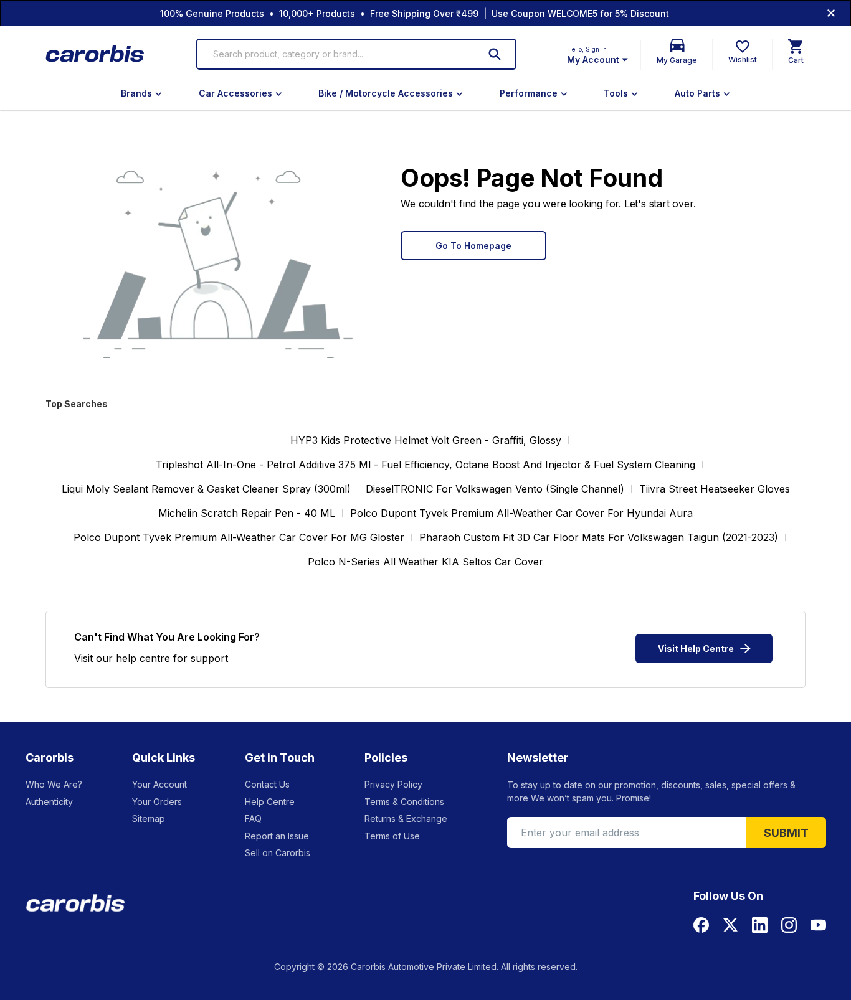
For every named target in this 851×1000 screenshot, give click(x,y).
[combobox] (338, 54)
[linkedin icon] (760, 925)
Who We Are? (54, 784)
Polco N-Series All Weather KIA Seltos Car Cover (425, 561)
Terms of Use (392, 836)
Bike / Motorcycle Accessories (385, 93)
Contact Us (267, 784)
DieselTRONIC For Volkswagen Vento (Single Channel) (495, 489)
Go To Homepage (473, 245)
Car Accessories (235, 93)
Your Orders (157, 801)
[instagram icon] (789, 925)
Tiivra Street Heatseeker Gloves (714, 489)
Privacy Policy (393, 784)
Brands (136, 93)
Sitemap (148, 818)
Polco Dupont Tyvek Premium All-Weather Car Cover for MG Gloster (239, 537)
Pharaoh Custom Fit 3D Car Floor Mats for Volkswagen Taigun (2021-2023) (598, 537)
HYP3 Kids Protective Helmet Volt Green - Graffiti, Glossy (425, 440)
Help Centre (270, 801)
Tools (616, 93)
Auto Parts (697, 93)
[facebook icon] (701, 925)
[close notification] (831, 13)
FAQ (253, 818)
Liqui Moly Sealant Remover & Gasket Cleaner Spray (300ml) (206, 489)
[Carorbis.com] (95, 54)
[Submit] (494, 54)
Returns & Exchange (405, 818)
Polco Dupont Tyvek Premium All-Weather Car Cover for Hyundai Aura (521, 513)
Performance (529, 93)
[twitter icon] (730, 925)
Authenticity (49, 801)
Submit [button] (786, 832)
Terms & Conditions (404, 801)
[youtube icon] (818, 925)
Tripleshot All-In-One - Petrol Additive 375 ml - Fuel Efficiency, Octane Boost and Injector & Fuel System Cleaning (425, 464)
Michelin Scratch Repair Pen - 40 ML (246, 513)
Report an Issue (277, 836)
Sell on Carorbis (277, 852)
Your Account (159, 784)
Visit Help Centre (696, 648)
